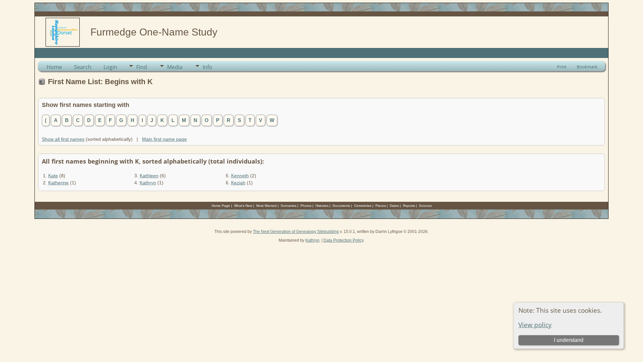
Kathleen (149, 175)
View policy (535, 324)
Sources (425, 205)
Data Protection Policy (343, 240)
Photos (305, 205)
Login (110, 67)
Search (82, 67)
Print (562, 67)
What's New (243, 205)
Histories (322, 205)
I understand (568, 340)
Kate (53, 175)
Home (54, 67)
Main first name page (164, 139)
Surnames (288, 205)
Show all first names (63, 139)
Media (175, 67)
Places (380, 205)
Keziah (238, 182)
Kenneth (240, 175)
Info (207, 67)
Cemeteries (362, 205)
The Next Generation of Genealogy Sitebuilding (296, 231)
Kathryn (148, 182)
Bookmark (587, 67)
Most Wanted (266, 205)
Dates (394, 205)
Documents (341, 205)
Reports (409, 205)
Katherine (58, 182)
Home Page (221, 205)
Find (141, 67)
